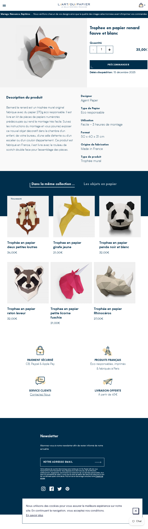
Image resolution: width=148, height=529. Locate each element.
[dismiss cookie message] (136, 511)
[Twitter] (59, 490)
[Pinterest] (68, 490)
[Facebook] (51, 490)
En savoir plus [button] (34, 515)
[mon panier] (141, 5)
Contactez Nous (40, 394)
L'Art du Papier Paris (74, 5)
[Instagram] (43, 490)
